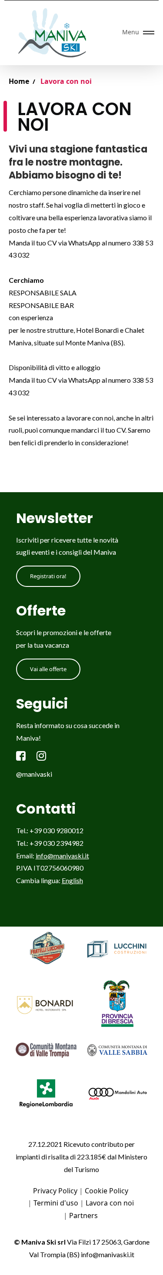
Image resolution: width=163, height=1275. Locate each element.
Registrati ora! (48, 576)
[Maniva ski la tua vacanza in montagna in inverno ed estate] (55, 33)
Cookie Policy (106, 1191)
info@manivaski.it (62, 855)
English (72, 880)
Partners (83, 1215)
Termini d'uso (55, 1203)
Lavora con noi (110, 1203)
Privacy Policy (55, 1191)
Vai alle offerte (48, 669)
